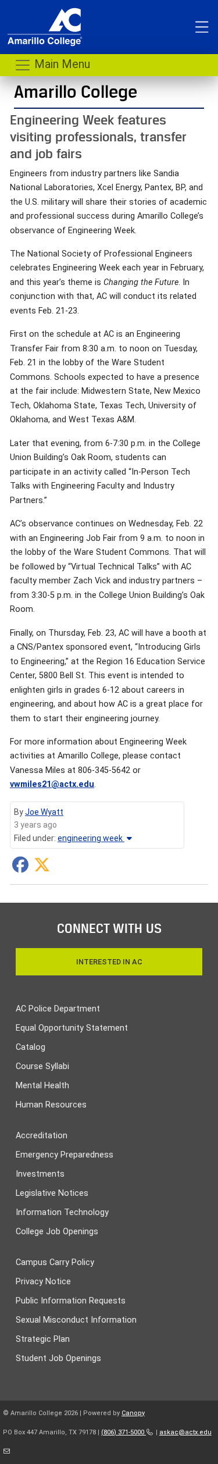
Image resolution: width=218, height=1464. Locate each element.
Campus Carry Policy (55, 1262)
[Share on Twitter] (42, 867)
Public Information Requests (71, 1301)
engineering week (91, 838)
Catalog (30, 1047)
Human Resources (51, 1105)
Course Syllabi (42, 1066)
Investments (40, 1174)
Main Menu (60, 64)
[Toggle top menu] (201, 27)
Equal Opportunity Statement (72, 1028)
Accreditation (41, 1136)
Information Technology (62, 1212)
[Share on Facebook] (20, 867)
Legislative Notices (52, 1193)
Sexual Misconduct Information (76, 1320)
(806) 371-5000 (123, 1432)
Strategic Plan (43, 1339)
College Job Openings (57, 1232)
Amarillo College (75, 91)
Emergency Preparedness (64, 1155)
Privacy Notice (43, 1282)
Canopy (133, 1413)
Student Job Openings (58, 1358)
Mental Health (42, 1086)
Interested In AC (109, 961)
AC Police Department (58, 1009)
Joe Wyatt (44, 812)
